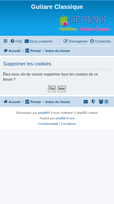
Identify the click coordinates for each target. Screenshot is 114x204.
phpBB (43, 112)
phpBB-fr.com (65, 118)
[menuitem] (16, 41)
